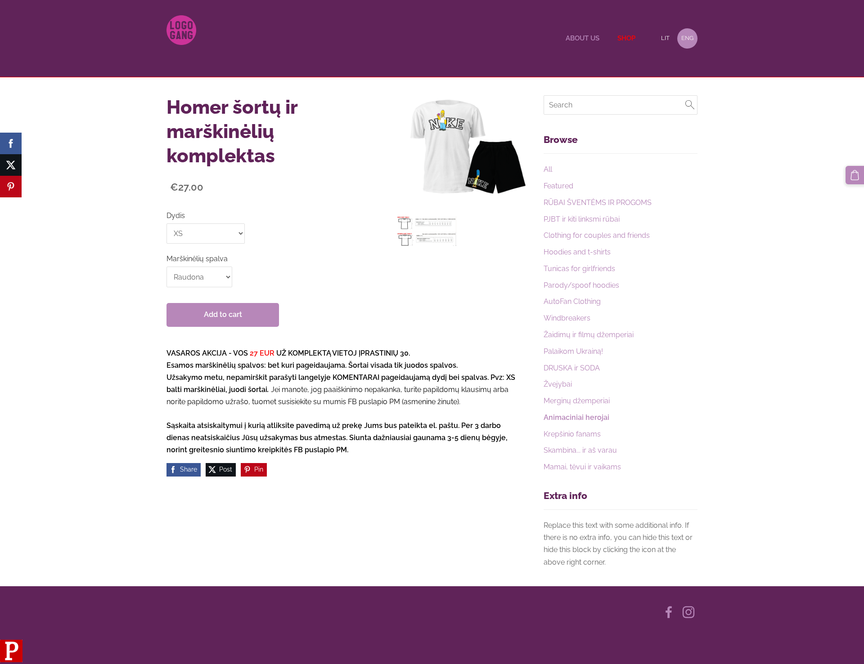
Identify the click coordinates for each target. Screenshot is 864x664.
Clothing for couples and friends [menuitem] (597, 235)
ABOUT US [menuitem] (582, 38)
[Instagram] (689, 612)
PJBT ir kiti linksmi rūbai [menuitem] (582, 219)
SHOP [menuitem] (626, 38)
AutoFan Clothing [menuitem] (572, 301)
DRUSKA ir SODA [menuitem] (572, 368)
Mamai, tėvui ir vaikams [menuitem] (582, 467)
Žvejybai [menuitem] (558, 384)
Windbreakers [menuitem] (567, 318)
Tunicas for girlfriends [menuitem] (579, 268)
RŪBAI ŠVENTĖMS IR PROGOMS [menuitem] (598, 202)
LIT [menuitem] (665, 38)
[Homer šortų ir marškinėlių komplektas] (426, 231)
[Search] (690, 105)
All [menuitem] (548, 169)
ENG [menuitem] (687, 38)
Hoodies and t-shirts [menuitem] (577, 252)
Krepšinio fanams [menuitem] (572, 434)
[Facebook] (669, 612)
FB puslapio (368, 401)
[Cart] (855, 175)
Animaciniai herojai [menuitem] (576, 417)
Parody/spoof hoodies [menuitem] (581, 285)
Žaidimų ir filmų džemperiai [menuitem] (589, 334)
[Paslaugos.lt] (11, 659)
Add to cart (223, 314)
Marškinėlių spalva (197, 258)
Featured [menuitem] (558, 186)
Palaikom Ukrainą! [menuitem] (573, 351)
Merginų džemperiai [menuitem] (577, 401)
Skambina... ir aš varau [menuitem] (580, 450)
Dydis (175, 215)
